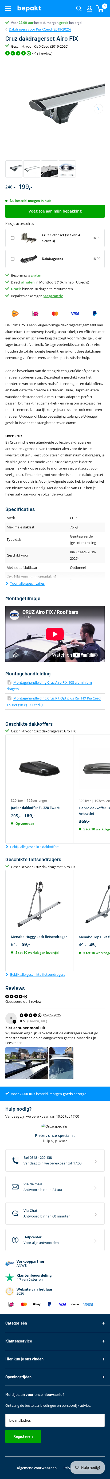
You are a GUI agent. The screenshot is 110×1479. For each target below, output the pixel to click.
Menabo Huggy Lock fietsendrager (39, 936)
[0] (100, 8)
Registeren (23, 1436)
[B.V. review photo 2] (61, 1063)
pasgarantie (52, 295)
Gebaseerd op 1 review (23, 1001)
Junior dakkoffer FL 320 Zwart (35, 807)
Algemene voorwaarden (37, 1467)
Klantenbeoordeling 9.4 (28, 22)
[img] (31, 1015)
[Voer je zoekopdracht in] (79, 9)
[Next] (98, 109)
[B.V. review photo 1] (26, 1063)
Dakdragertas (52, 258)
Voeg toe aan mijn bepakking (55, 211)
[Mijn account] (89, 9)
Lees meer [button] (13, 1042)
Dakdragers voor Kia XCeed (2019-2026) (40, 29)
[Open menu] (8, 8)
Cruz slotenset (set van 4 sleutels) (61, 238)
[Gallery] (55, 119)
